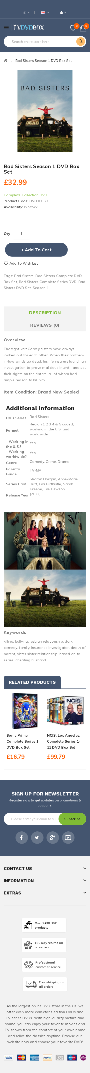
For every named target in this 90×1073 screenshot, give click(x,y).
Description (45, 312)
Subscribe (72, 819)
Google (52, 837)
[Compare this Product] (33, 724)
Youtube (68, 837)
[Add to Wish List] (24, 724)
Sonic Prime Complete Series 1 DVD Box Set (22, 741)
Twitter (37, 837)
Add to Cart (38, 250)
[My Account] (63, 12)
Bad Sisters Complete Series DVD (48, 282)
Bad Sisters (24, 276)
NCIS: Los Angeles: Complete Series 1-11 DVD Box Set (63, 741)
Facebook (22, 837)
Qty (7, 233)
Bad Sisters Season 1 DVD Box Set (44, 61)
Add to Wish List (24, 263)
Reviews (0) (45, 325)
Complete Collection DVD (25, 195)
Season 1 (41, 288)
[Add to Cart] (16, 724)
